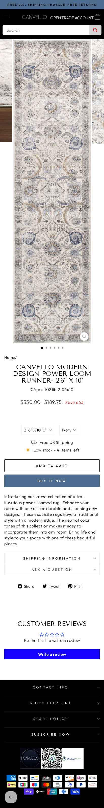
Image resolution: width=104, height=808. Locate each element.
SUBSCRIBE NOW (50, 734)
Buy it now (52, 481)
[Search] (95, 30)
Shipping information (52, 558)
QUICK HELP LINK (51, 703)
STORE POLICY (50, 719)
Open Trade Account (72, 17)
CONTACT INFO (51, 687)
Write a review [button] (52, 654)
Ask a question (52, 569)
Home (9, 357)
